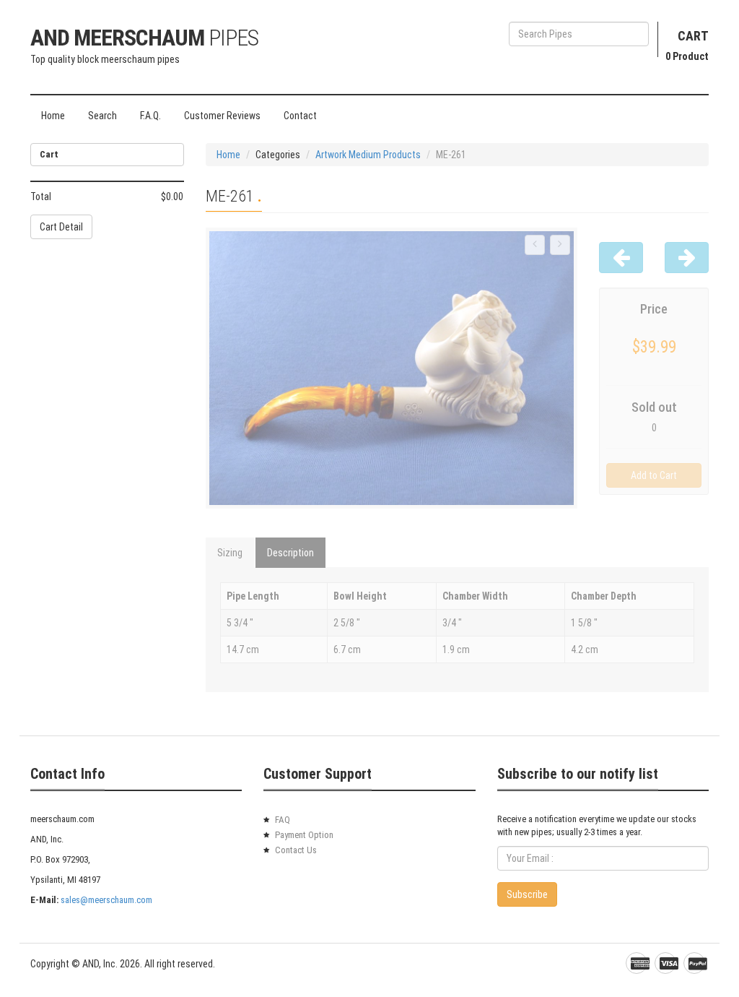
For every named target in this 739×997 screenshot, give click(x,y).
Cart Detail (61, 227)
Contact (300, 115)
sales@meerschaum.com (106, 899)
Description (290, 552)
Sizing (229, 552)
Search (102, 115)
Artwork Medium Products (368, 154)
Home (53, 115)
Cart (693, 35)
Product (687, 56)
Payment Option (304, 834)
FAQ (282, 819)
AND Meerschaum (144, 37)
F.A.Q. (150, 115)
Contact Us (296, 850)
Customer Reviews (222, 115)
